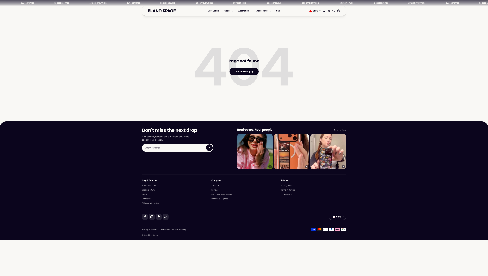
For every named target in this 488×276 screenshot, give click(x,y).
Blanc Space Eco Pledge (221, 194)
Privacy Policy (287, 185)
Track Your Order (149, 185)
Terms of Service (288, 190)
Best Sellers (213, 10)
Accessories (262, 10)
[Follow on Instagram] (152, 217)
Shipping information (150, 203)
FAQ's (144, 194)
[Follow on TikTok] (166, 217)
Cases (227, 10)
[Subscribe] (209, 147)
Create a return (148, 190)
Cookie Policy (286, 194)
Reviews (214, 190)
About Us (215, 185)
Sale (278, 10)
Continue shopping (244, 71)
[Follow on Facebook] (145, 217)
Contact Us (146, 199)
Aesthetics (243, 10)
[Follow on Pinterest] (159, 217)
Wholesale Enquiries (219, 199)
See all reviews (340, 130)
